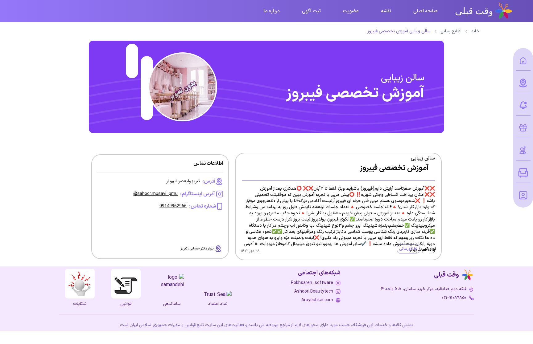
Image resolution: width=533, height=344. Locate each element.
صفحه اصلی (425, 11)
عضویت (351, 11)
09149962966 (173, 206)
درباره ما (271, 11)
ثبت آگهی (311, 11)
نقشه (386, 11)
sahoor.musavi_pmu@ (155, 194)
